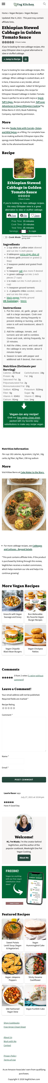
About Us (8, 1037)
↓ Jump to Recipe (12, 59)
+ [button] (26, 231)
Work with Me (10, 1041)
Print (13, 215)
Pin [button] (25, 215)
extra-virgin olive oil (29, 254)
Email (5, 767)
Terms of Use (10, 1059)
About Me (24, 857)
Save (37, 215)
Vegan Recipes (16, 13)
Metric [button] (24, 301)
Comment (7, 715)
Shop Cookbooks (12, 1022)
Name (5, 756)
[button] (3, 42)
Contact (7, 1045)
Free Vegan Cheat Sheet (15, 1026)
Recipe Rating (8, 704)
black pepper (13, 297)
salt (21, 271)
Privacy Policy (10, 1055)
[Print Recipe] (25, 59)
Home (5, 13)
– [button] (20, 231)
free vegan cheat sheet (28, 417)
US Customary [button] (10, 301)
